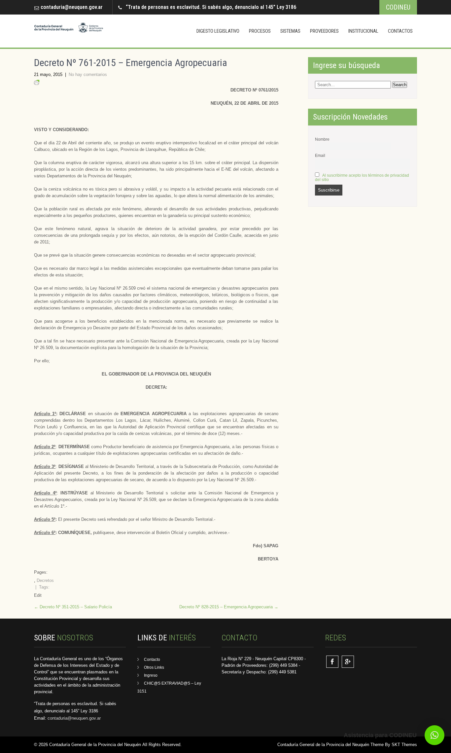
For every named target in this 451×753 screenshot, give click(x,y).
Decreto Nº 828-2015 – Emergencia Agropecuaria (228, 606)
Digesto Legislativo (217, 31)
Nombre (322, 139)
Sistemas (290, 31)
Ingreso (150, 675)
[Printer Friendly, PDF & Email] (36, 83)
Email (320, 155)
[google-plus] (348, 662)
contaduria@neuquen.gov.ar (72, 7)
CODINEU (398, 7)
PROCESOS (260, 31)
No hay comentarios (88, 74)
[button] (434, 735)
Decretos (45, 580)
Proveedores (324, 31)
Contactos (400, 31)
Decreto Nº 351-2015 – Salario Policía (73, 606)
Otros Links (154, 667)
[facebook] (332, 662)
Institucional (363, 31)
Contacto (152, 659)
